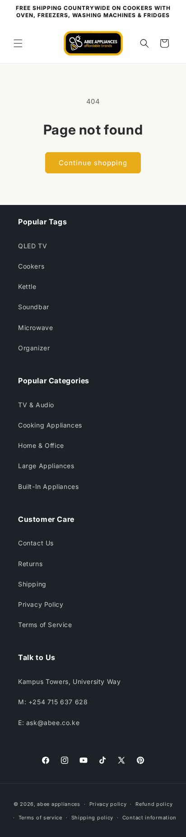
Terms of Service (45, 624)
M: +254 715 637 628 (53, 702)
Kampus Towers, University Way (69, 681)
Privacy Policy (40, 604)
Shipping (32, 584)
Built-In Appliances (48, 486)
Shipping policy (92, 817)
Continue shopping (93, 162)
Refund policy (153, 804)
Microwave (35, 327)
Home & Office (41, 445)
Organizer (34, 348)
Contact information (149, 817)
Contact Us (36, 543)
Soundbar (33, 307)
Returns (30, 563)
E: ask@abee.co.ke (48, 722)
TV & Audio (36, 405)
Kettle (27, 286)
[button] (18, 43)
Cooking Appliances (50, 425)
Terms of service (40, 817)
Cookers (31, 266)
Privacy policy (108, 804)
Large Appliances (46, 466)
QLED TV (32, 246)
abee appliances (58, 804)
